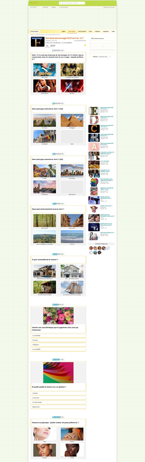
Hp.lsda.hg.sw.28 (81, 40)
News (63, 31)
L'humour (35, 340)
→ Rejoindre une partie (108, 7)
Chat (113, 31)
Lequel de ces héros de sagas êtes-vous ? (107, 153)
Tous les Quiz (34, 31)
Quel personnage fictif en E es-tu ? (106, 108)
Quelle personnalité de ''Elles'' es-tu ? (106, 188)
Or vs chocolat (104, 161)
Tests (72, 31)
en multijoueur (63, 7)
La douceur (35, 398)
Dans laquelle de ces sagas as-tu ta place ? (106, 179)
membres (53, 7)
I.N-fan (101, 217)
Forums (97, 31)
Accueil (32, 34)
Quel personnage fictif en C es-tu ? (106, 126)
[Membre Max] (96, 249)
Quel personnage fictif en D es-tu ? (106, 117)
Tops (90, 31)
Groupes (106, 31)
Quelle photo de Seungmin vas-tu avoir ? (107, 215)
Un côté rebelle (37, 402)
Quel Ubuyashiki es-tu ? (107, 232)
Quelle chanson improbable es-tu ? (105, 197)
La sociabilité (36, 349)
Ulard (101, 199)
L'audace (35, 393)
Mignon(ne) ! (36, 407)
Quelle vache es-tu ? (106, 205)
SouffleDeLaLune (104, 234)
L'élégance (35, 344)
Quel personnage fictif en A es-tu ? (106, 144)
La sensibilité (36, 335)
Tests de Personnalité (39, 34)
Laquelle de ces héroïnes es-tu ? (105, 170)
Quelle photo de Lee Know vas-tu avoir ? (106, 224)
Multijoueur (82, 31)
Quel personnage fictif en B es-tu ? (106, 135)
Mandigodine (103, 207)
